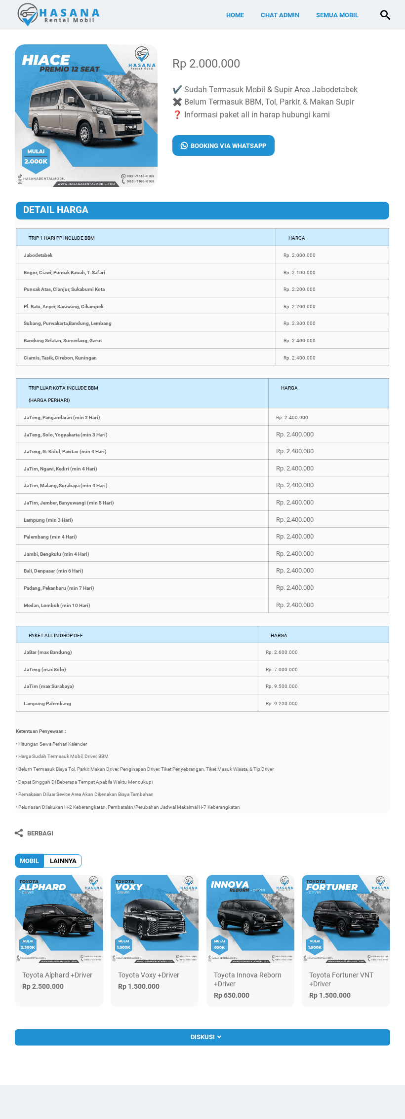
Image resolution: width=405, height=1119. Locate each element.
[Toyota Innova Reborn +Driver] (250, 919)
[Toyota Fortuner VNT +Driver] (346, 919)
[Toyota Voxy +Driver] (155, 919)
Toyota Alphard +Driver (57, 975)
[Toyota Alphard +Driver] (59, 919)
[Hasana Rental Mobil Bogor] (77, 15)
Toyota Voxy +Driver (148, 975)
